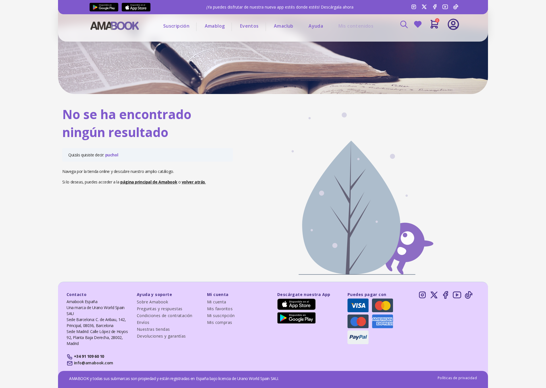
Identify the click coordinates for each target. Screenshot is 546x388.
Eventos (249, 26)
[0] (434, 26)
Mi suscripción (221, 315)
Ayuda (316, 26)
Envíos (143, 322)
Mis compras (219, 322)
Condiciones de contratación (165, 315)
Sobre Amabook (152, 302)
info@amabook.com (93, 362)
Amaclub (283, 26)
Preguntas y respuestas (160, 308)
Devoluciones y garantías (161, 336)
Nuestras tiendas (153, 329)
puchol (111, 155)
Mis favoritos (220, 308)
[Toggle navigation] (429, 40)
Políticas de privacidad (457, 377)
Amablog (215, 26)
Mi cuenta (216, 302)
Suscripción (176, 26)
